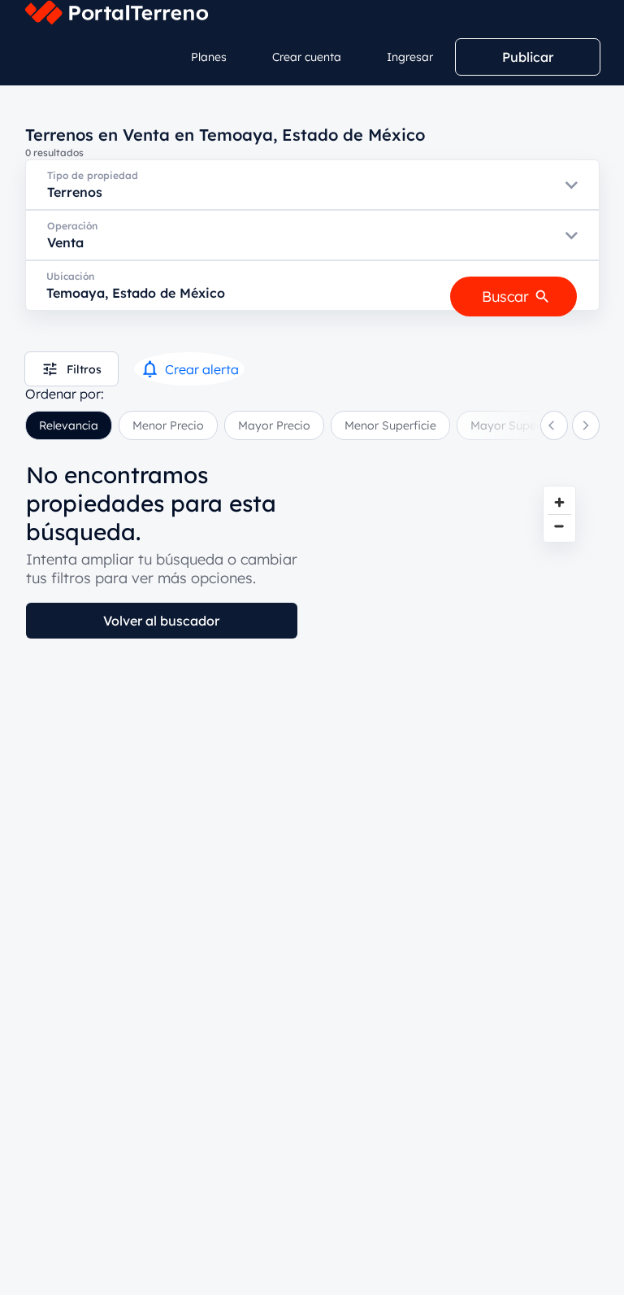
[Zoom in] (559, 502)
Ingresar (410, 57)
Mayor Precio (274, 425)
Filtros (84, 369)
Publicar (527, 57)
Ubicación (70, 276)
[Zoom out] (559, 526)
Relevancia (68, 425)
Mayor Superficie (516, 425)
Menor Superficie (390, 425)
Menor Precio (168, 425)
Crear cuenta (306, 57)
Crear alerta (202, 369)
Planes (209, 57)
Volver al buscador (161, 621)
